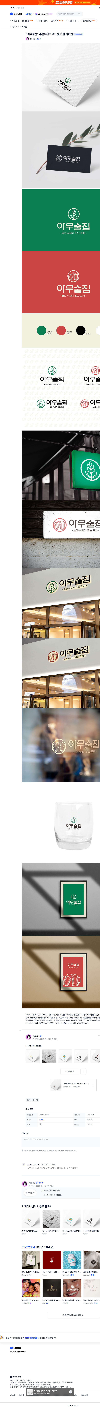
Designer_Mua (26, 1275)
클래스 (75, 1395)
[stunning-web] (15, 1376)
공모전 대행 (84, 1395)
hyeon (36, 1035)
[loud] (12, 7)
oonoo (44, 1275)
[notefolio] (20, 8)
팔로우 (38, 39)
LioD (43, 1303)
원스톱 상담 (89, 21)
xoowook (66, 1275)
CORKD (24, 1303)
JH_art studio (88, 1303)
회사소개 (12, 1395)
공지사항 (21, 1395)
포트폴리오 (13, 27)
